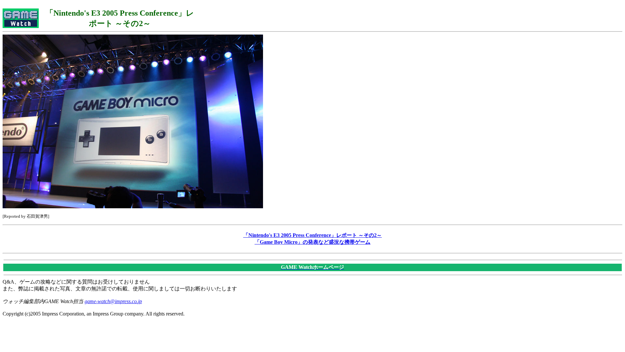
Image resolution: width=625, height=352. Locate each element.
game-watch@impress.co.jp (113, 301)
